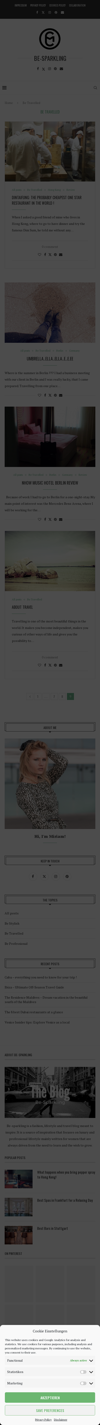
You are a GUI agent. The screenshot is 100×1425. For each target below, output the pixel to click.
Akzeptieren (50, 1397)
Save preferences (50, 1410)
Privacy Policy (43, 1419)
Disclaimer (60, 1419)
